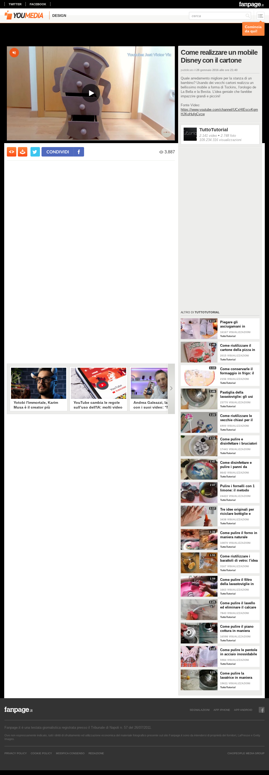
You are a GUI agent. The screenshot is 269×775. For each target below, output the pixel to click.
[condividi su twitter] (35, 152)
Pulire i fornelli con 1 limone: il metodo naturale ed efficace (237, 488)
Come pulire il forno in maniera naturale (238, 535)
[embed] (11, 152)
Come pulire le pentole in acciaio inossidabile (238, 652)
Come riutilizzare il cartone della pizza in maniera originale (237, 348)
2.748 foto (228, 136)
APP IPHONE (222, 709)
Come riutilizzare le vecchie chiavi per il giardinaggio (236, 418)
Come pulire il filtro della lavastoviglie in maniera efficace (237, 582)
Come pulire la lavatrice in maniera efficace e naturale (236, 675)
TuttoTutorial (213, 129)
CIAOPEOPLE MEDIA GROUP (246, 753)
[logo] (252, 4)
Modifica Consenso (70, 753)
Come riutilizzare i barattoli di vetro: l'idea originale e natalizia (239, 558)
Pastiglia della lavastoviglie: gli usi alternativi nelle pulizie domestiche (238, 394)
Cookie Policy (41, 753)
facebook (38, 4)
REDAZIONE (96, 753)
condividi (57, 151)
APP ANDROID (243, 709)
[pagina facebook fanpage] (262, 710)
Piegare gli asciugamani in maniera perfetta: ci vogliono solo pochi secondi (236, 324)
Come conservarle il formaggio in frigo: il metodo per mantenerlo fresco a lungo (239, 371)
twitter (15, 4)
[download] (22, 152)
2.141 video (208, 136)
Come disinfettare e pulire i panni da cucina (236, 465)
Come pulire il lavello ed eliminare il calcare (238, 605)
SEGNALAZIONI (200, 709)
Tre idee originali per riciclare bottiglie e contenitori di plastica (238, 511)
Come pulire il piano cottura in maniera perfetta (237, 629)
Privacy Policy (15, 753)
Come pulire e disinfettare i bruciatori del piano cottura (238, 441)
